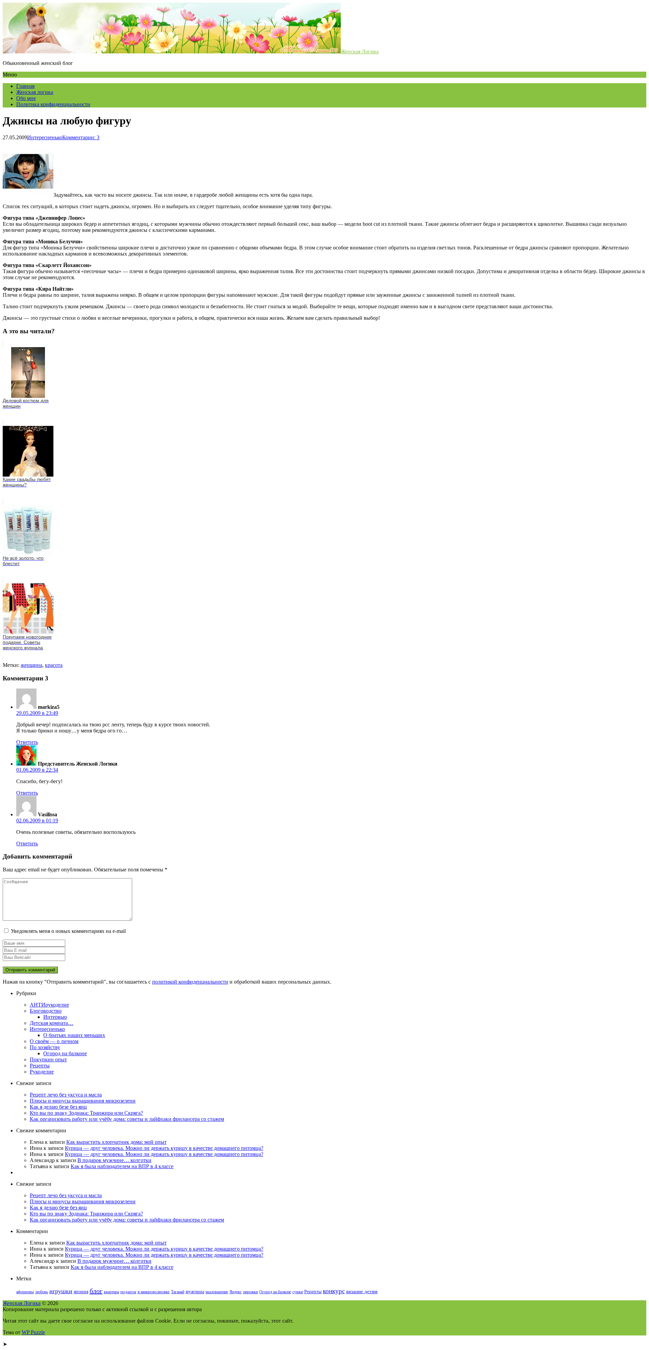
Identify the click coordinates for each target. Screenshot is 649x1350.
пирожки (250, 1291)
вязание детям (362, 1291)
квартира (111, 1291)
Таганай (177, 1291)
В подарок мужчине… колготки (114, 1160)
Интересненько (44, 137)
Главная (25, 86)
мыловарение (217, 1291)
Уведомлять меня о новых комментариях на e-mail (68, 931)
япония (81, 1291)
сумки (297, 1291)
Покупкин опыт (48, 1059)
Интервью (55, 1017)
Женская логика (34, 92)
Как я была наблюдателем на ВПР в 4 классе (122, 1166)
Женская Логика (360, 51)
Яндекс (236, 1291)
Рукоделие (42, 1072)
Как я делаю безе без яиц (58, 1107)
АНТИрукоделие (49, 1005)
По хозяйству (45, 1047)
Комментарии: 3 (80, 137)
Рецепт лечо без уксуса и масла (66, 1095)
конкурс (334, 1291)
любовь (41, 1291)
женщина (31, 665)
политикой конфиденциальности (190, 982)
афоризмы (25, 1291)
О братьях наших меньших (74, 1035)
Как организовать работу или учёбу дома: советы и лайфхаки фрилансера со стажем (127, 1119)
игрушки (60, 1291)
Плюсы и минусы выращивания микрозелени (83, 1101)
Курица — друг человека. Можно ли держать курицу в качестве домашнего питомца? (164, 1148)
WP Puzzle (33, 1332)
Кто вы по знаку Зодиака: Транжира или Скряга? (86, 1113)
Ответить (27, 742)
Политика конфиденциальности (53, 104)
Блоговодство (46, 1011)
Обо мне (26, 98)
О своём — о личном (54, 1041)
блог (96, 1291)
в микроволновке (154, 1291)
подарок (128, 1291)
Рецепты (40, 1065)
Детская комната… (51, 1023)
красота (54, 665)
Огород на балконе (65, 1053)
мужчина (195, 1291)
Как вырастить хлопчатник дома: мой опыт (116, 1142)
